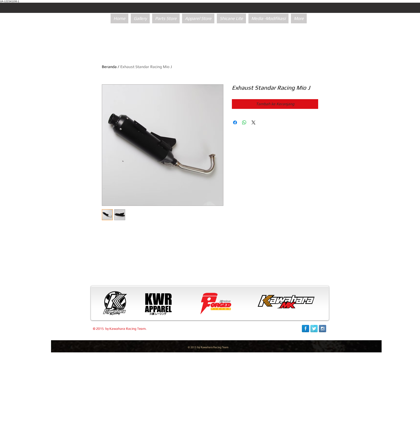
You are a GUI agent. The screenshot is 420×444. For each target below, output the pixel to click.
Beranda (109, 66)
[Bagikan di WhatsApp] (244, 122)
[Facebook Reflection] (305, 328)
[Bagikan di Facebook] (235, 122)
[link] (302, 436)
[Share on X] (253, 122)
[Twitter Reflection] (314, 328)
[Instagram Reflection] (322, 328)
